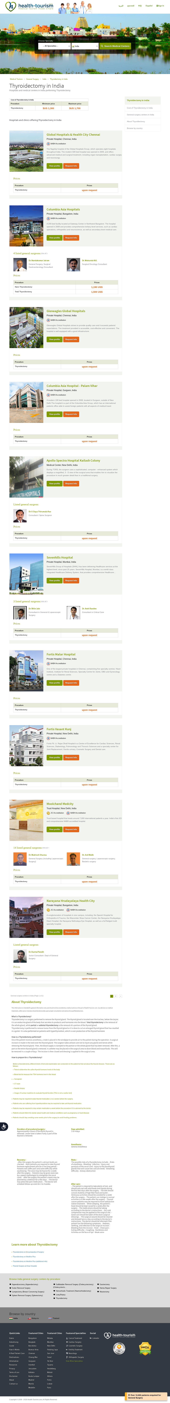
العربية (121, 6)
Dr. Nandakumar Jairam (39, 261)
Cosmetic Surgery (75, 1346)
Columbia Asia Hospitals (63, 209)
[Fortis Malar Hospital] (26, 670)
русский (130, 6)
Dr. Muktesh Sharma (38, 855)
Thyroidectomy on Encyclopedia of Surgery (28, 1252)
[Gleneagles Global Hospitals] (26, 327)
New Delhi (51, 1346)
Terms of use (14, 1372)
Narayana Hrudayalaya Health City (71, 901)
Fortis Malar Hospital (61, 654)
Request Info (71, 166)
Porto (49, 1380)
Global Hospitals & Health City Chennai (73, 135)
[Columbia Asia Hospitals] (26, 225)
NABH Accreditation (58, 144)
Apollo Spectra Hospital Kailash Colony (73, 460)
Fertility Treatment (76, 1350)
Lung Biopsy (60, 1295)
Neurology (73, 1353)
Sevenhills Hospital (60, 557)
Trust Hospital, (54, 808)
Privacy (12, 1369)
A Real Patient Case (17, 1353)
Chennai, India (69, 139)
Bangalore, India (70, 214)
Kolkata (32, 1372)
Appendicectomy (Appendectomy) (25, 1284)
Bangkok (32, 1342)
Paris (49, 1388)
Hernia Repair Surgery (108, 1288)
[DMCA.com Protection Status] (145, 1348)
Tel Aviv (50, 1361)
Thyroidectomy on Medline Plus (24, 1257)
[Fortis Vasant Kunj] (26, 745)
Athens (50, 1376)
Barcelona (32, 1346)
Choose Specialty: (45, 41)
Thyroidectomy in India (58, 79)
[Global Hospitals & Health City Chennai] (26, 150)
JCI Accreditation (57, 813)
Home (11, 1338)
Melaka (50, 1338)
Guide (11, 1346)
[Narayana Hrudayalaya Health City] (26, 917)
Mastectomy (104, 1292)
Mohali (50, 1372)
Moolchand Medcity (60, 804)
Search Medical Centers (116, 46)
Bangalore (33, 1338)
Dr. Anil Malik (88, 855)
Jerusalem (33, 1369)
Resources (13, 1365)
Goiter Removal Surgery (21, 1288)
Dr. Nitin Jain (34, 609)
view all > (44, 253)
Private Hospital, (55, 139)
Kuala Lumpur (34, 1376)
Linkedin (96, 1338)
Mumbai (50, 1342)
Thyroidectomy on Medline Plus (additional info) (30, 1261)
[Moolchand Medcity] (26, 820)
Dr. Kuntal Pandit (36, 952)
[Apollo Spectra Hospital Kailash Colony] (26, 476)
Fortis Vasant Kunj (59, 729)
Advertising (13, 1342)
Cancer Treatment (75, 1338)
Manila (31, 1384)
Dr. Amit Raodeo (89, 609)
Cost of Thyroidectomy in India (140, 108)
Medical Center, (54, 465)
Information (14, 1361)
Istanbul (32, 1365)
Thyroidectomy (61, 1298)
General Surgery (32, 79)
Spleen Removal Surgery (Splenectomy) (27, 1295)
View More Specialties (74, 1361)
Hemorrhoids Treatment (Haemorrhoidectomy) (73, 1291)
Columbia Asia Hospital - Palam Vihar (72, 386)
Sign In (161, 6)
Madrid (31, 1380)
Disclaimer (13, 1376)
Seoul (49, 1357)
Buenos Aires (34, 1350)
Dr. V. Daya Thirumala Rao (40, 512)
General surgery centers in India (140, 115)
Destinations (14, 1357)
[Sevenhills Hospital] (26, 573)
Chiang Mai (33, 1357)
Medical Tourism (16, 79)
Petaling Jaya (52, 1350)
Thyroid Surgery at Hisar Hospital (25, 1266)
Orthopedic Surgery (76, 1357)
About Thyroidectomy (136, 121)
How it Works (14, 1350)
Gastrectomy (105, 1284)
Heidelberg (51, 1369)
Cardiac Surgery (75, 1342)
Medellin (32, 1388)
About (11, 1380)
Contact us (13, 1384)
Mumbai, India (69, 562)
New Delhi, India (70, 465)
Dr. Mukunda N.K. (89, 261)
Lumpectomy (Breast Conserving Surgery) (28, 1292)
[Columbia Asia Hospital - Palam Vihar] (26, 402)
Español (149, 6)
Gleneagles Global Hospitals (66, 311)
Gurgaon (32, 1361)
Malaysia (35, 1318)
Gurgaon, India (70, 390)
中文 (140, 6)
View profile (54, 166)
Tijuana (50, 1365)
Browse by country (135, 128)
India (44, 79)
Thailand (56, 1318)
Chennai (32, 1353)
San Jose (50, 1353)
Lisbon (49, 1384)
